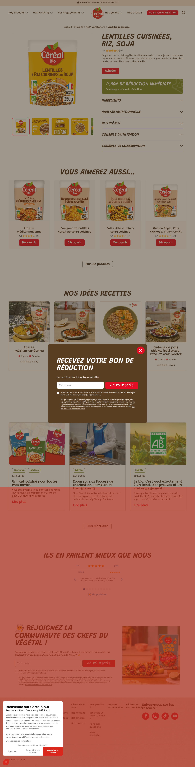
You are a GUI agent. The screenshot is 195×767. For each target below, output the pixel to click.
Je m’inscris (121, 385)
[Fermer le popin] (141, 350)
